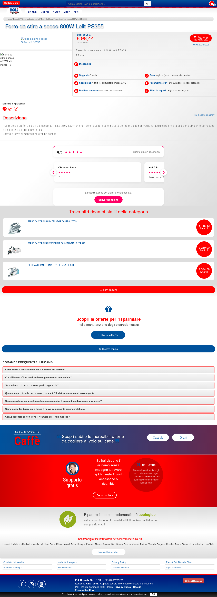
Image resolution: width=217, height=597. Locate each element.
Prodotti (16, 18)
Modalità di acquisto (67, 562)
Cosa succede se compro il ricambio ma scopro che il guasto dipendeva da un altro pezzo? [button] (53, 401)
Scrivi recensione (108, 199)
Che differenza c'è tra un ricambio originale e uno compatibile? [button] (38, 377)
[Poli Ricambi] (14, 10)
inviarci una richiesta (147, 476)
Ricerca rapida (110, 349)
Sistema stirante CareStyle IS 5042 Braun (51, 265)
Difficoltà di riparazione (14, 104)
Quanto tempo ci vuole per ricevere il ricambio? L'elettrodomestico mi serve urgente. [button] (50, 393)
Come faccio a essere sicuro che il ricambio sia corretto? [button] (35, 369)
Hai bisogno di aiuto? (204, 114)
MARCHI (45, 12)
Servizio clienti (65, 567)
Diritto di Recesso (120, 567)
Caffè (56, 12)
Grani (183, 437)
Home (9, 18)
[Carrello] (211, 4)
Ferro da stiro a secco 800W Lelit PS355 (70, 18)
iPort (91, 590)
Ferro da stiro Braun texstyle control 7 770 (52, 221)
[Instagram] (32, 584)
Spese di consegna (12, 567)
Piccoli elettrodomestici (30, 18)
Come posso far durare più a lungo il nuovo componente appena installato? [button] (45, 409)
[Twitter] (41, 584)
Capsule (158, 437)
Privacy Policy (119, 562)
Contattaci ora (11, 2)
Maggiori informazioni (108, 552)
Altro (66, 12)
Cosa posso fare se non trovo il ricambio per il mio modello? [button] (37, 417)
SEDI (76, 12)
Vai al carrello (201, 44)
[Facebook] (22, 584)
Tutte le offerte (108, 335)
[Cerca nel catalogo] (147, 3)
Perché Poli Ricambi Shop (179, 562)
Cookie (137, 587)
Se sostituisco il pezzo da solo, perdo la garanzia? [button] (32, 385)
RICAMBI (32, 12)
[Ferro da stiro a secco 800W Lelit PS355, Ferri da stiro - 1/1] (7, 59)
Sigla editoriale (173, 567)
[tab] (108, 370)
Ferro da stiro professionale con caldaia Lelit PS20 (56, 243)
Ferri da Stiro (46, 18)
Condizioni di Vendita (13, 562)
